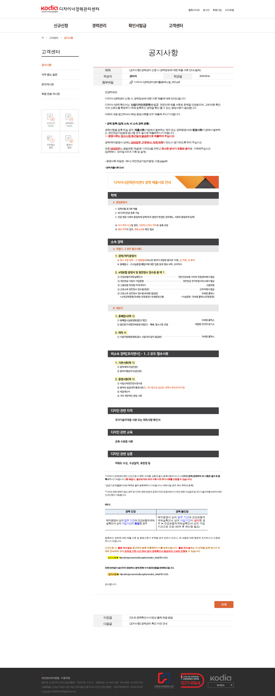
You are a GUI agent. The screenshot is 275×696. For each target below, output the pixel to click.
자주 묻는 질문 (49, 74)
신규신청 (61, 25)
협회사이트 (194, 10)
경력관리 (99, 25)
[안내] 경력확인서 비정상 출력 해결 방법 (151, 617)
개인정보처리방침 (50, 678)
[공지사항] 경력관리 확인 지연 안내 (148, 623)
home (43, 37)
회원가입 (217, 10)
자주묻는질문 (51, 146)
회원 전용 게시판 (51, 93)
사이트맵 (229, 10)
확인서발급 (137, 25)
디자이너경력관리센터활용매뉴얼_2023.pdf (157, 82)
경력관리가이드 (69, 124)
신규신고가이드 (51, 124)
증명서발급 (69, 146)
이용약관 (65, 678)
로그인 (206, 10)
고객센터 (176, 25)
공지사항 (68, 37)
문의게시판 (48, 84)
